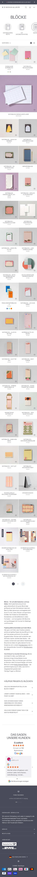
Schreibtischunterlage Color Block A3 (9, 575)
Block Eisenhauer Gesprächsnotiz (28, 275)
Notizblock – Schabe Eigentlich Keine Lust (9, 520)
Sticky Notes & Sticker (21, 664)
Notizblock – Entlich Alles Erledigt (28, 194)
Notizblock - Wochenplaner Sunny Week (27, 521)
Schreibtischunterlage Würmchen (28, 549)
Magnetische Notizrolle (9, 413)
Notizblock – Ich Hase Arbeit (28, 304)
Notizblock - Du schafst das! (9, 167)
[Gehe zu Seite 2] (23, 584)
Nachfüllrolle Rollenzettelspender (9, 494)
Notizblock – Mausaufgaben (28, 67)
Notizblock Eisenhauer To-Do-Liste (9, 195)
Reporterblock (28, 166)
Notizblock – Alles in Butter (9, 333)
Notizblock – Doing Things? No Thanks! (27, 386)
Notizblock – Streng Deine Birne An (9, 386)
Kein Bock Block (27, 493)
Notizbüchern (23, 645)
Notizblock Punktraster (27, 222)
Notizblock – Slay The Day (9, 360)
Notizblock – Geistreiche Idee (27, 140)
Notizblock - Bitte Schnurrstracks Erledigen (9, 276)
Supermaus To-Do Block (28, 333)
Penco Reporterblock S (9, 304)
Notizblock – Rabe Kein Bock (9, 440)
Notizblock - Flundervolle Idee (9, 222)
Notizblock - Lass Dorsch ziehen (28, 249)
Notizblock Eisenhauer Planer (18, 114)
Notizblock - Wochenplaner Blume (28, 440)
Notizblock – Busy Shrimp (28, 360)
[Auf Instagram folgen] (18, 861)
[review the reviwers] (8, 764)
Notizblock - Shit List (9, 466)
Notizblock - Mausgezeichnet (27, 467)
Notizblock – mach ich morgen (9, 140)
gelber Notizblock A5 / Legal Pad (9, 549)
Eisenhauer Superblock (9, 67)
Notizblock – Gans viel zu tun (9, 249)
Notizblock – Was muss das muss (28, 413)
